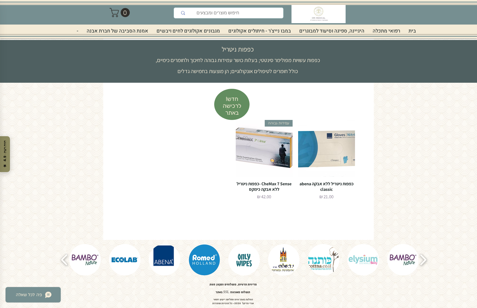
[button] (121, 12)
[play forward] (423, 259)
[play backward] (64, 259)
